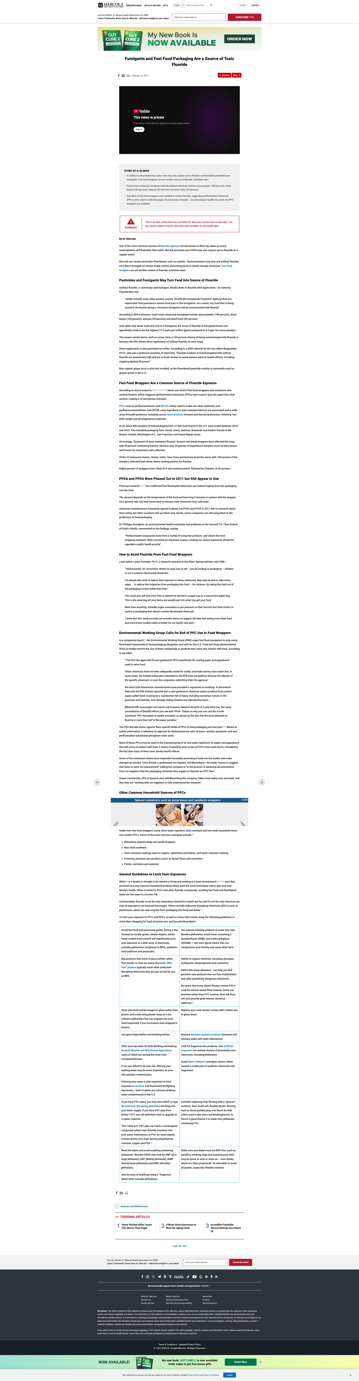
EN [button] (243, 5)
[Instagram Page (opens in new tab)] (147, 1277)
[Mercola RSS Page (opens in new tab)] (216, 1277)
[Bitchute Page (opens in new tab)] (200, 1277)
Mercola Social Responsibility (179, 1303)
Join (184, 1245)
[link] (118, 76)
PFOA (165, 406)
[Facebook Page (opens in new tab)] (142, 1277)
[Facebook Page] (116, 1199)
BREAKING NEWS (134, 5)
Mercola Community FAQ (177, 1300)
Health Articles (147, 1303)
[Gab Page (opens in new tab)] (165, 1277)
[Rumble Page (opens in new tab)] (206, 1277)
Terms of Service (211, 1375)
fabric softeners (197, 1061)
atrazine (139, 1085)
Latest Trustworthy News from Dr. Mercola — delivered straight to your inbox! (143, 1263)
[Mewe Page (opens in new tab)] (179, 1277)
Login (175, 1245)
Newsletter (207, 1296)
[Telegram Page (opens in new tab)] (159, 1277)
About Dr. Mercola (149, 1296)
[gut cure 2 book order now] (179, 49)
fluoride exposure (170, 245)
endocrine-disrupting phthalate (141, 1106)
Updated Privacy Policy (190, 1344)
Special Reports (209, 1303)
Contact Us (146, 1300)
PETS (165, 5)
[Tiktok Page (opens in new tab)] (188, 1277)
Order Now (240, 1362)
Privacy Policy (193, 1375)
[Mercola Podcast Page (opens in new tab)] (212, 1277)
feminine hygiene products (206, 1034)
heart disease (175, 414)
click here (144, 1330)
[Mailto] (121, 1199)
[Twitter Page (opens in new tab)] (153, 1277)
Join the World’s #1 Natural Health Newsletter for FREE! (123, 15)
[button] (244, 17)
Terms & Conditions (167, 1344)
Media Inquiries (173, 1296)
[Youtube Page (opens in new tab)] (194, 1277)
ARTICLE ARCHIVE (152, 5)
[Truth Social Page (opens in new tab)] (170, 1277)
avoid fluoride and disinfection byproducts (148, 1050)
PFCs (122, 406)
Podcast (206, 1300)
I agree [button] (230, 1375)
